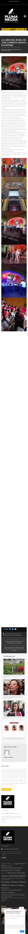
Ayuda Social (4, 863)
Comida (9, 863)
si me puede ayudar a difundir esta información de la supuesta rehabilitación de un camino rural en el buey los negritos (11, 890)
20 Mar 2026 (3, 47)
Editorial (4, 866)
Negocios (10, 633)
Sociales (19, 49)
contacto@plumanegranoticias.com (11, 813)
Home (2, 33)
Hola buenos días (4, 873)
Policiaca (9, 635)
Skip (18, 931)
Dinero (23, 863)
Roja (2, 888)
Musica (6, 633)
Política (10, 49)
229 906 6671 (6, 810)
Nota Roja (15, 633)
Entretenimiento (6, 870)
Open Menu (25, 16)
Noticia (18, 633)
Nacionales (21, 873)
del (13, 863)
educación (9, 865)
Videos (9, 50)
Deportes (7, 33)
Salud (20, 635)
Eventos (17, 870)
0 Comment (17, 47)
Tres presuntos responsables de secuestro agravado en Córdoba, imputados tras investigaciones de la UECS (13, 738)
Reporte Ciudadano (17, 885)
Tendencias (4, 50)
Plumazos (5, 635)
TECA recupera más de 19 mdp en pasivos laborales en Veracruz (13, 718)
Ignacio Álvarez (11, 47)
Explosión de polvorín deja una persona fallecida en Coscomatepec (12, 676)
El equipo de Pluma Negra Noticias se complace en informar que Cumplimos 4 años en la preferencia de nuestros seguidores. (12, 868)
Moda (9, 873)
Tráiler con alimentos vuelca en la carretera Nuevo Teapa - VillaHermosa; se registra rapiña (13, 898)
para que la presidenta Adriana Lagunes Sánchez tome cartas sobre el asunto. (13, 879)
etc (13, 870)
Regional (14, 49)
